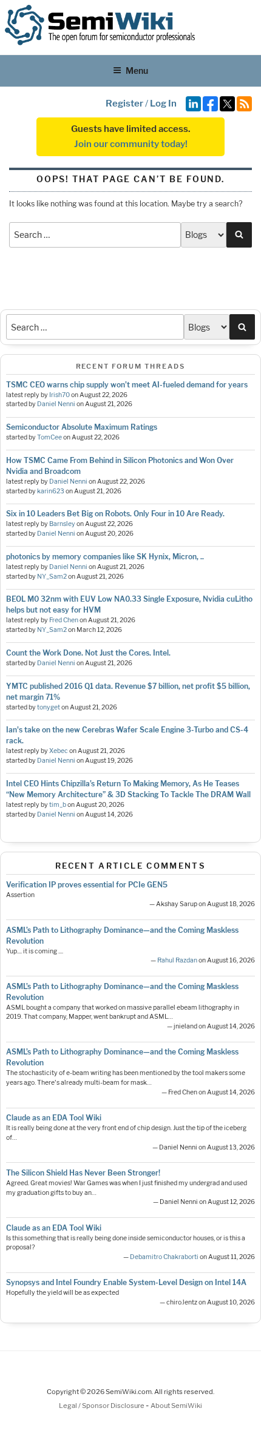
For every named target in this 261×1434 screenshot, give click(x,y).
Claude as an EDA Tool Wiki (53, 1117)
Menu (137, 70)
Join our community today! (131, 144)
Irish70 (59, 395)
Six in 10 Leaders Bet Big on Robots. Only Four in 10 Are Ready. (115, 513)
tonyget (48, 707)
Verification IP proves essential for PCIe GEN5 (87, 884)
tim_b (57, 805)
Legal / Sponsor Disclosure (102, 1405)
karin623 (50, 491)
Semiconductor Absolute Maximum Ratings (81, 427)
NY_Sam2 (52, 577)
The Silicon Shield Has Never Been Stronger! (83, 1172)
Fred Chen (63, 620)
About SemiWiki (176, 1405)
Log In (163, 103)
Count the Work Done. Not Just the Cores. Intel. (88, 652)
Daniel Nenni (56, 404)
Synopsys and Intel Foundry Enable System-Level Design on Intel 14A (126, 1282)
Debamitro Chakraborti (164, 1257)
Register (124, 103)
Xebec (58, 751)
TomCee (49, 437)
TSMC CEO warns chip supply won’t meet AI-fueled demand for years (127, 384)
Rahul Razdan (177, 960)
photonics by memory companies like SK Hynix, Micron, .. (105, 556)
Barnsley (62, 524)
